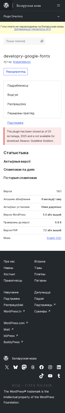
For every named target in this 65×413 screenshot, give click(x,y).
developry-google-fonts (27, 56)
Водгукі (12, 94)
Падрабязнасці (17, 85)
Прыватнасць (13, 280)
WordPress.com (16, 323)
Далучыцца (42, 292)
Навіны (8, 268)
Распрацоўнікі (13, 305)
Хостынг (9, 274)
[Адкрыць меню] (59, 5)
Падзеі (39, 298)
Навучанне (11, 292)
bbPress (11, 336)
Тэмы (38, 268)
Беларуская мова (24, 358)
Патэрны (40, 280)
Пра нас (9, 261)
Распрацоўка (16, 104)
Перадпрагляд (15, 71)
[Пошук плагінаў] (42, 41)
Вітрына (39, 261)
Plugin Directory (13, 16)
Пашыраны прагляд (20, 113)
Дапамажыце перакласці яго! (32, 29)
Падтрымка (15, 122)
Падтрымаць (45, 305)
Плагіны (39, 274)
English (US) (54, 237)
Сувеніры (42, 311)
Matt (9, 329)
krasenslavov (22, 62)
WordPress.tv (14, 311)
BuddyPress (13, 342)
